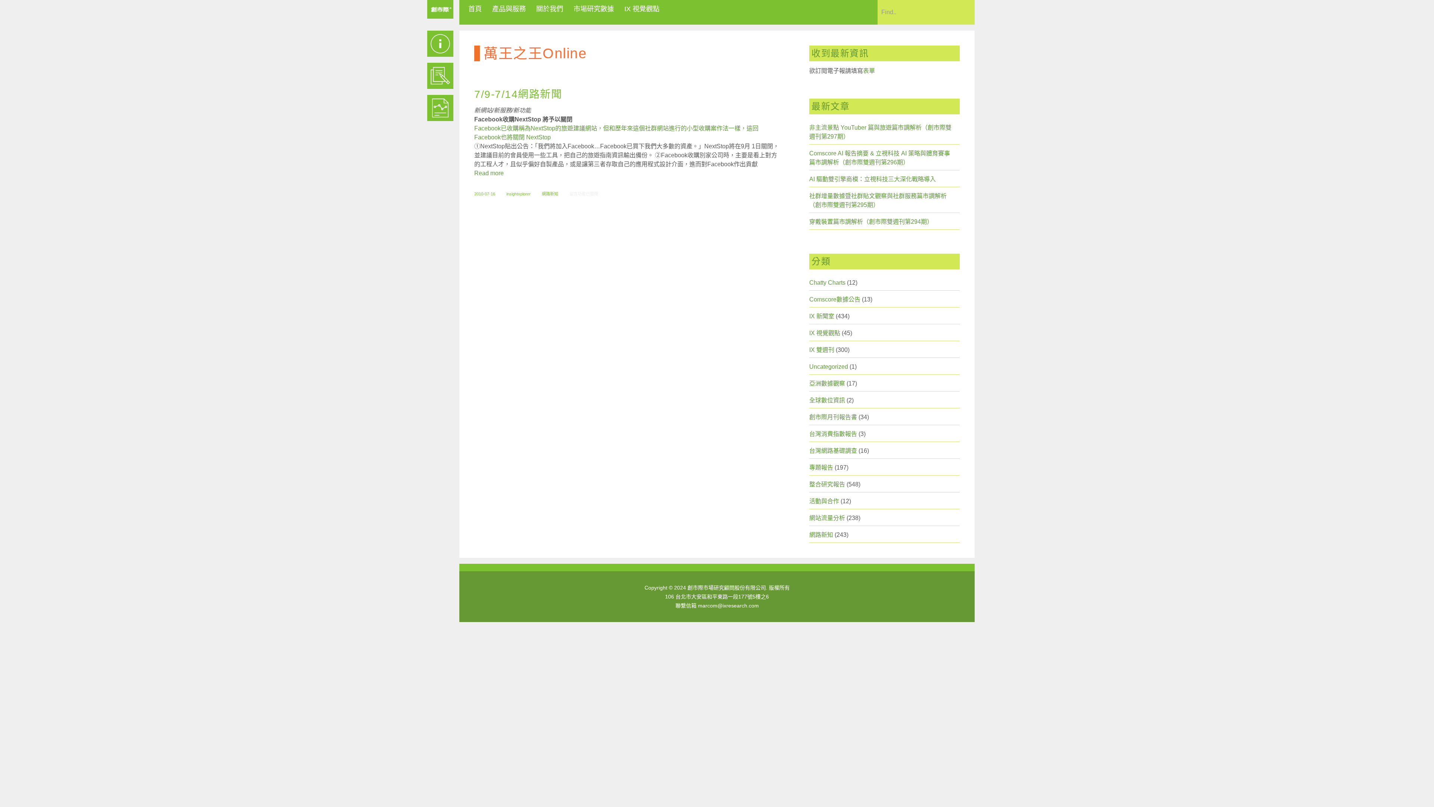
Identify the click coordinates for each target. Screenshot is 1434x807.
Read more (489, 173)
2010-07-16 (484, 194)
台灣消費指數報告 (833, 434)
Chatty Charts (827, 282)
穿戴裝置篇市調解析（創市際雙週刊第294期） (871, 222)
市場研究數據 (594, 9)
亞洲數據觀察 (827, 383)
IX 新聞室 (821, 316)
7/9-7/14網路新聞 (518, 94)
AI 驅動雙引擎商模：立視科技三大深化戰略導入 (872, 179)
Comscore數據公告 (834, 299)
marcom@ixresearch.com (728, 606)
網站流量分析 (827, 518)
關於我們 (549, 9)
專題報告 (821, 467)
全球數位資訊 (827, 400)
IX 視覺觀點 (641, 9)
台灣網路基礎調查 (833, 451)
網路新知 (550, 194)
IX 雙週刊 (821, 350)
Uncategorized (828, 367)
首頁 (475, 9)
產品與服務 (509, 9)
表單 (869, 71)
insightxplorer (518, 194)
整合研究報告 (827, 484)
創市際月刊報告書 (833, 417)
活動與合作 (824, 501)
